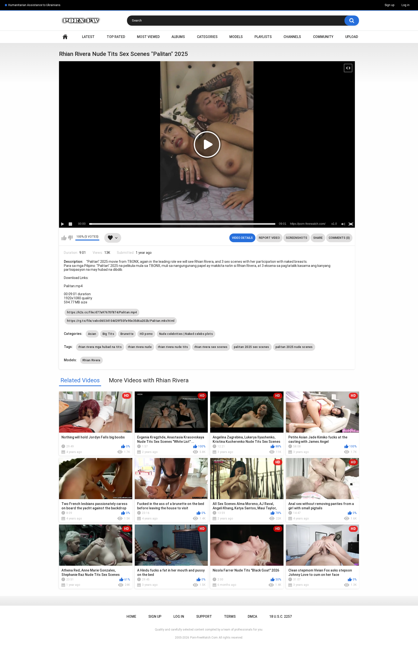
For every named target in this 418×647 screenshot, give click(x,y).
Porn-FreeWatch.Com (204, 637)
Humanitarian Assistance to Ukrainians (34, 5)
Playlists (263, 37)
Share (318, 238)
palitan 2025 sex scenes (251, 347)
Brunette (127, 334)
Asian (92, 334)
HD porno (146, 334)
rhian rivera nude (140, 347)
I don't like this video (70, 237)
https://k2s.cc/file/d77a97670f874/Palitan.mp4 (102, 312)
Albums (178, 37)
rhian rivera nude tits (173, 347)
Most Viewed (148, 37)
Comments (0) (339, 238)
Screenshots (296, 238)
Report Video (269, 238)
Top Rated (116, 37)
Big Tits (108, 334)
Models (236, 37)
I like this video (64, 237)
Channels (292, 37)
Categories (207, 37)
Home (65, 37)
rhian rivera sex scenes (211, 347)
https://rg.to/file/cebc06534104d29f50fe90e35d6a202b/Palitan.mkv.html (120, 321)
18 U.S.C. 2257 (280, 616)
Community (323, 37)
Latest (88, 37)
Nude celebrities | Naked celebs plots (186, 334)
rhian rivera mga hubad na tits (100, 347)
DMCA (252, 616)
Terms (230, 616)
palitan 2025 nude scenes (294, 347)
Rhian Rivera (91, 360)
